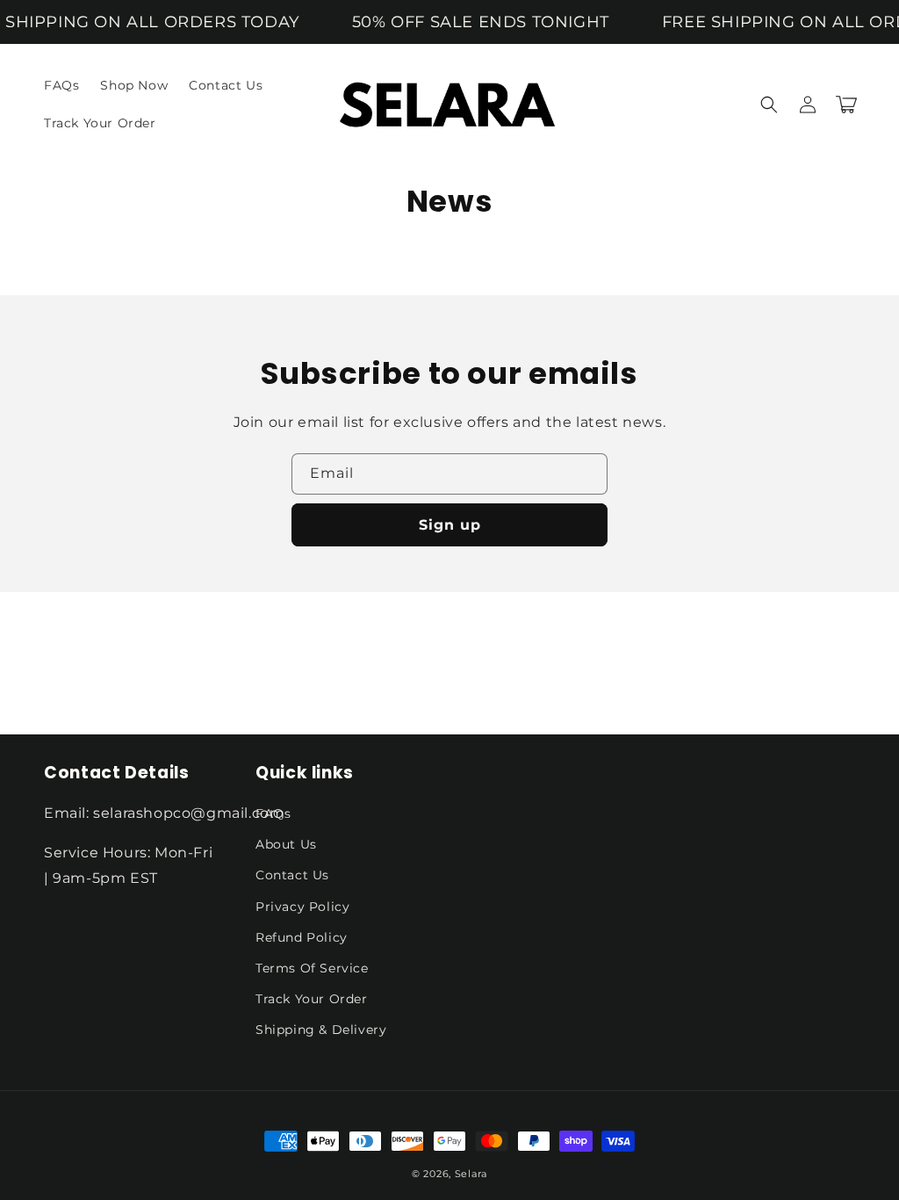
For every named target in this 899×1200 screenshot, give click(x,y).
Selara (471, 1173)
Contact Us (292, 875)
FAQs (273, 813)
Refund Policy (301, 937)
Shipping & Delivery (320, 1029)
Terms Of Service (312, 968)
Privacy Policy (302, 906)
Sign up (450, 525)
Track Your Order (311, 999)
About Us (286, 844)
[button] (769, 104)
